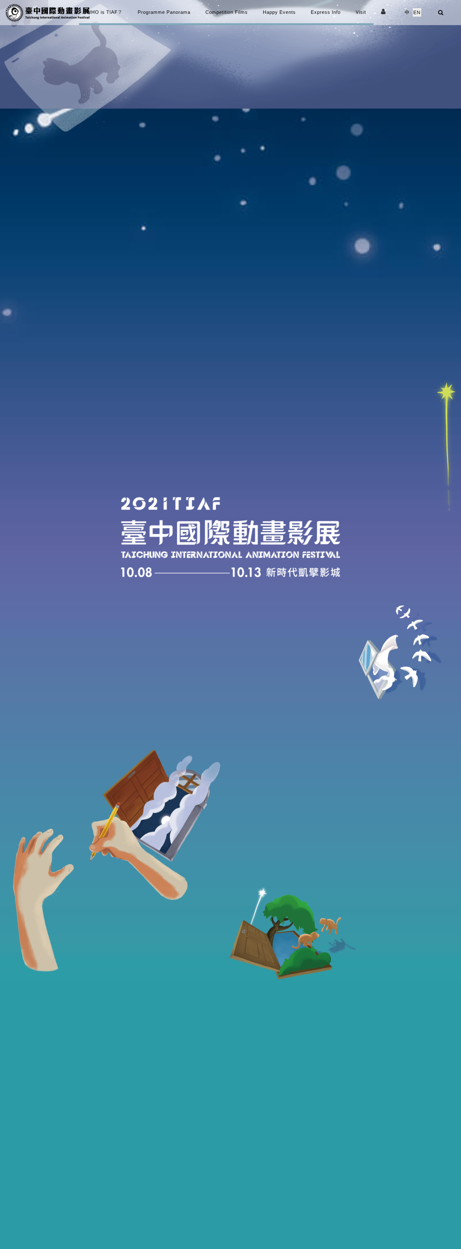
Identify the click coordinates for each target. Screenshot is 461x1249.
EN (417, 12)
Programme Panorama (164, 12)
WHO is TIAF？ (105, 12)
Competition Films (226, 12)
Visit (361, 12)
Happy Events (279, 12)
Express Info (326, 12)
